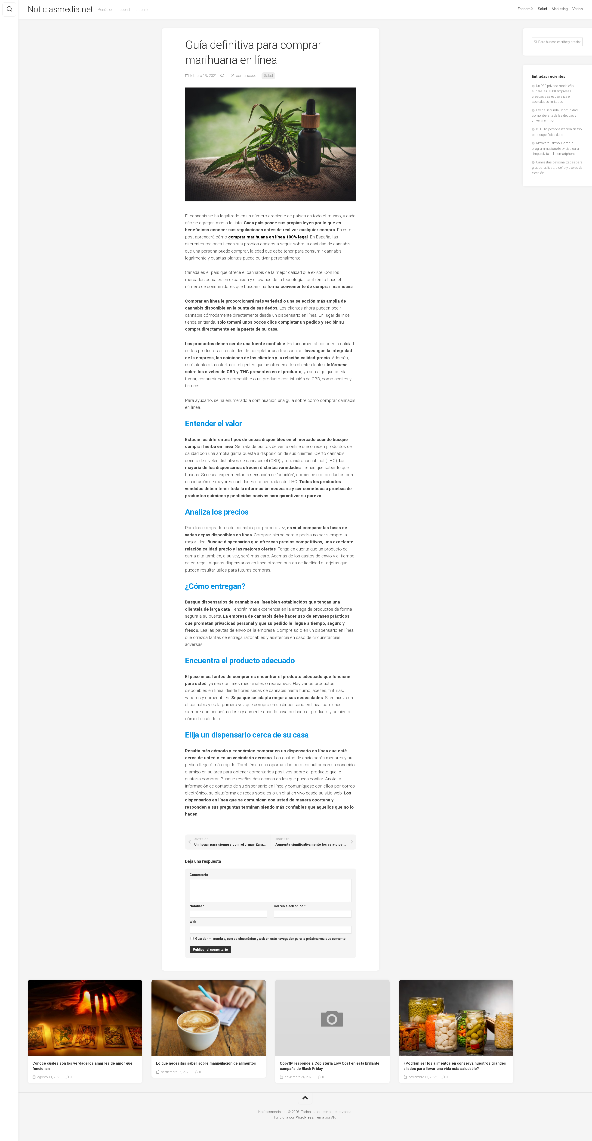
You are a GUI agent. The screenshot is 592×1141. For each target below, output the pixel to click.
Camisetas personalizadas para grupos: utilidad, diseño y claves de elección (557, 167)
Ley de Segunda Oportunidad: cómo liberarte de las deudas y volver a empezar (555, 115)
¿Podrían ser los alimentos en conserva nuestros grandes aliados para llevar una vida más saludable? (455, 1066)
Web (193, 922)
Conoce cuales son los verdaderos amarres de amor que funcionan (82, 1066)
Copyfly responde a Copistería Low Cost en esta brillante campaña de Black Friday (329, 1066)
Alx (333, 1117)
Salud (542, 9)
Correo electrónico (290, 906)
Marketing (560, 9)
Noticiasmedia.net (60, 9)
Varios (577, 9)
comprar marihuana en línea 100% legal (268, 237)
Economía (525, 9)
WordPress (304, 1117)
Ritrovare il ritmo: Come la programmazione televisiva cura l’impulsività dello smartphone (555, 148)
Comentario (199, 875)
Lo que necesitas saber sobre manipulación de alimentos (206, 1063)
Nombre (197, 906)
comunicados (247, 75)
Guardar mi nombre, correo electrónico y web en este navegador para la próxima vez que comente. (270, 939)
